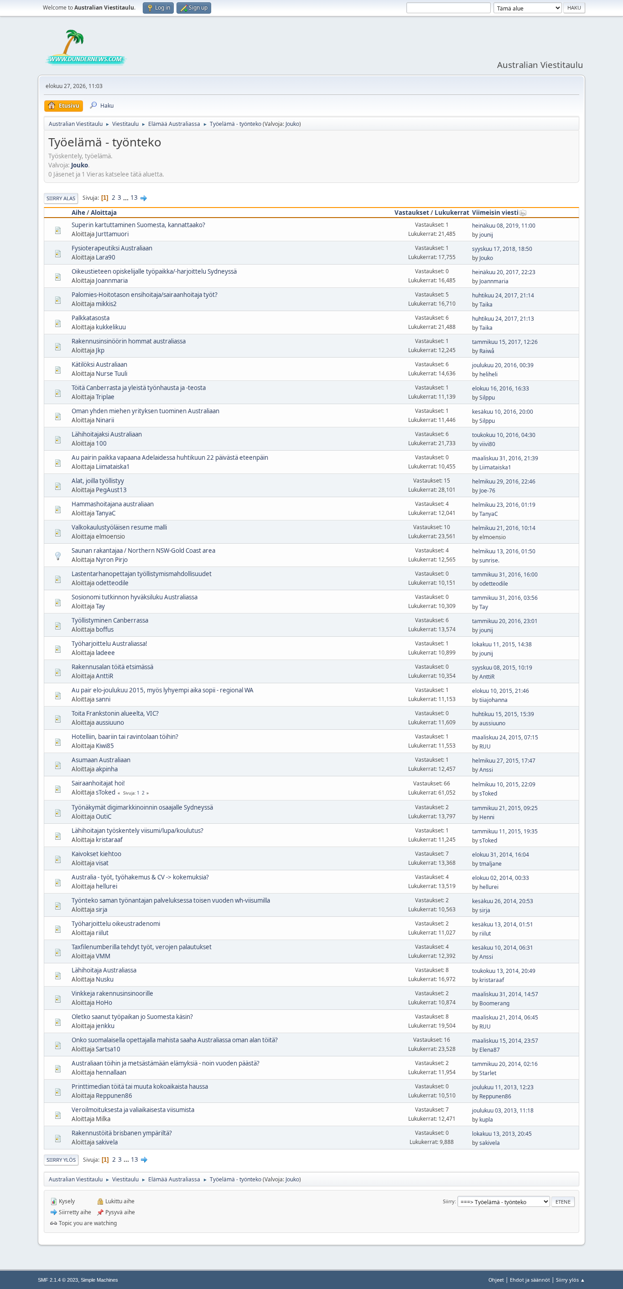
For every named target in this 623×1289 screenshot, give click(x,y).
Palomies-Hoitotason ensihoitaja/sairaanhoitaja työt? (145, 295)
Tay (100, 606)
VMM (103, 956)
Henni (486, 817)
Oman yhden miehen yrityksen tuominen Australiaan (145, 411)
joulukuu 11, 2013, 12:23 (503, 1087)
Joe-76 (487, 490)
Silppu (487, 397)
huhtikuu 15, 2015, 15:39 (503, 714)
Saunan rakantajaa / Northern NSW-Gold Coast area (143, 550)
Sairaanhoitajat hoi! (98, 783)
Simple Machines (99, 1280)
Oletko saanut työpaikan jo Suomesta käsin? (132, 1017)
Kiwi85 (105, 746)
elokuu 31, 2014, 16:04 (500, 854)
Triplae (105, 397)
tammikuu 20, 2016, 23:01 (505, 621)
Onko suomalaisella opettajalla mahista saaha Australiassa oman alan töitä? (175, 1040)
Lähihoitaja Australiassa (104, 970)
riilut (102, 933)
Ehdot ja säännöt (530, 1279)
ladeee (105, 653)
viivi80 (487, 444)
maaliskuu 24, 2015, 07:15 (505, 737)
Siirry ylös (61, 1159)
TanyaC (105, 513)
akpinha (107, 769)
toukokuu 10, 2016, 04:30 (503, 435)
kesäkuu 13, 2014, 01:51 (502, 924)
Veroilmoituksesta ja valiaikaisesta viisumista (133, 1110)
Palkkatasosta (90, 318)
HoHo (104, 1002)
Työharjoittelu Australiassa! (109, 643)
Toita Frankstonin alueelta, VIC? (115, 713)
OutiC (103, 816)
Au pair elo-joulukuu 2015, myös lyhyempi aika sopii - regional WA (163, 690)
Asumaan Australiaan (101, 760)
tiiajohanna (493, 700)
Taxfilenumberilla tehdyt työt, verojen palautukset (142, 947)
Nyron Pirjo (112, 560)
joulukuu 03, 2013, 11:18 (503, 1110)
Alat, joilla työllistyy (98, 481)
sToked (105, 792)
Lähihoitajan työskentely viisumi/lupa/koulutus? (137, 830)
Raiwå (486, 351)
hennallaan (111, 1072)
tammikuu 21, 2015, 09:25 (505, 808)
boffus (105, 629)
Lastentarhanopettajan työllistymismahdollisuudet (142, 574)
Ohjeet (496, 1279)
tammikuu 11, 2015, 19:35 (505, 831)
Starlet (487, 1073)
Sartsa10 (108, 1049)
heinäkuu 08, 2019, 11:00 (503, 225)
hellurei (106, 886)
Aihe (78, 212)
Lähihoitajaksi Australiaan (107, 434)
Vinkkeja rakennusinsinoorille (112, 993)
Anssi (486, 770)
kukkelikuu (111, 327)
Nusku (105, 979)
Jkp (100, 350)
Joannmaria (112, 280)
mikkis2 (106, 304)
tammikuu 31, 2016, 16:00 (505, 574)
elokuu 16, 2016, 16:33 (500, 388)
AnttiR (104, 676)
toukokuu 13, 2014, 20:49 (503, 971)
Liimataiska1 (113, 467)
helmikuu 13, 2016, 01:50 (503, 551)
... (126, 197)
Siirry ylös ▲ (570, 1279)
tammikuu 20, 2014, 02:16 (505, 1064)
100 (101, 443)
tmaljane (490, 864)
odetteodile (112, 583)
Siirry (449, 1201)
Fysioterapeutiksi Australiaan (112, 248)
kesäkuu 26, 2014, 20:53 (502, 901)
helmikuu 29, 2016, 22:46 (503, 481)
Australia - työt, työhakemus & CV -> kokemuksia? (140, 877)
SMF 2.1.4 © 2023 (58, 1280)
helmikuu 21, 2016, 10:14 (503, 528)
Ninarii (105, 420)
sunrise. (489, 560)
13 (134, 197)
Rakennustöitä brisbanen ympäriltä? (122, 1133)
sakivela (107, 1142)
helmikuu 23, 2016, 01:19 (503, 505)
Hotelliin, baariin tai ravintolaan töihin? (125, 737)
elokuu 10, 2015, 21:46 (500, 691)
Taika (486, 304)
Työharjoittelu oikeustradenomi (116, 924)
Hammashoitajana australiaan (113, 504)
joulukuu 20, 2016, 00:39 (503, 365)
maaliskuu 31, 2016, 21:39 (505, 458)
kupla (486, 1119)
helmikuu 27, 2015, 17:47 (503, 760)
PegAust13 (111, 490)
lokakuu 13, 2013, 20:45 (502, 1134)
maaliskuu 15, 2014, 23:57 (505, 1041)
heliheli (488, 374)
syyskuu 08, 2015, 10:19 (502, 667)
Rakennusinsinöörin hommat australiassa (129, 341)
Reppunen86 (114, 1095)
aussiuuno (110, 722)
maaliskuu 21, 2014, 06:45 (505, 1017)
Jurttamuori (112, 234)
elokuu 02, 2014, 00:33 (500, 878)
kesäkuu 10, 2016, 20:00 (502, 412)
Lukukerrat (452, 212)
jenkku (105, 1026)
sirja (101, 909)
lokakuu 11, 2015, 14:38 (502, 644)
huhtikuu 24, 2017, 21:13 (503, 318)
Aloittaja (104, 212)
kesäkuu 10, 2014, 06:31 (502, 947)
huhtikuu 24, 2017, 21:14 (503, 295)
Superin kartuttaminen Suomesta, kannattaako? (138, 225)
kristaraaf (109, 840)
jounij (486, 235)
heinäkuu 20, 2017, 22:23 (503, 272)
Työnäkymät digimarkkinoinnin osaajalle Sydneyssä (142, 807)
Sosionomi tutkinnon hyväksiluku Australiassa (134, 597)
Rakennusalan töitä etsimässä (112, 667)
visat (102, 863)
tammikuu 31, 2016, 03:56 (505, 598)
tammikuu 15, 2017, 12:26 (505, 342)
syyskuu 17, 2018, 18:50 (502, 249)
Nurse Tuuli (111, 373)
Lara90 (105, 257)
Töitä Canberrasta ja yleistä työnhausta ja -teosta (139, 388)
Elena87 (489, 1050)
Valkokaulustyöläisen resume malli (119, 527)
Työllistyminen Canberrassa (110, 620)
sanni (103, 699)
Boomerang (494, 1003)
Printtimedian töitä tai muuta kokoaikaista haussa (140, 1086)
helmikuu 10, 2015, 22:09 (503, 784)
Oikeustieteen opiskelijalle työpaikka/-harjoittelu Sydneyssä (154, 271)
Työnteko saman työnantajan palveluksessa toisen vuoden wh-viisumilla (171, 900)
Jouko (292, 124)
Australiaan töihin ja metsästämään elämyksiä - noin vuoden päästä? (166, 1063)
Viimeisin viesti (495, 212)
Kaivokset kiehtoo (96, 854)
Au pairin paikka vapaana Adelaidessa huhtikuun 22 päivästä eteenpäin (170, 457)
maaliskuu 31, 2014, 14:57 (505, 994)
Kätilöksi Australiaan (99, 364)
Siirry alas (61, 198)
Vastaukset (412, 212)
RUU (485, 746)
